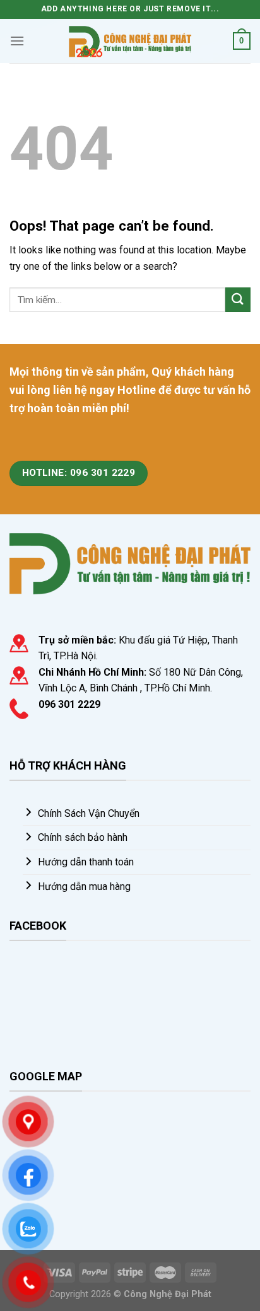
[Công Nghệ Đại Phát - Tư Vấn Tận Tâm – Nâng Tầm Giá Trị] (130, 40)
